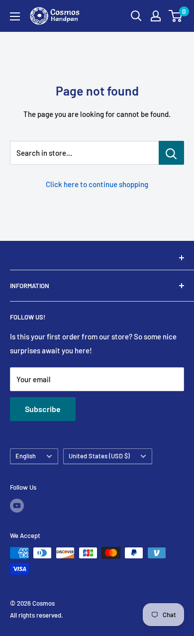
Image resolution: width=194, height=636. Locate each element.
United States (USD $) (99, 456)
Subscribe (43, 409)
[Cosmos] (97, 258)
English (25, 456)
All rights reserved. (36, 615)
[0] (176, 16)
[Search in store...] (171, 153)
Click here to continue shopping (97, 184)
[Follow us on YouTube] (17, 506)
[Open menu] (15, 16)
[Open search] (136, 15)
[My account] (156, 15)
